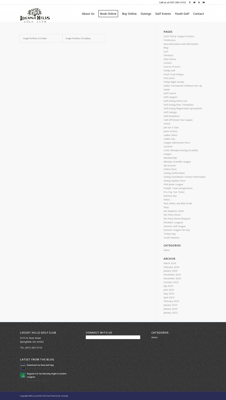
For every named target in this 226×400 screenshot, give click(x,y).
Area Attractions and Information (181, 43)
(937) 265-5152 (33, 347)
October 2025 (171, 282)
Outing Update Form (174, 180)
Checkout (168, 55)
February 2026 (171, 267)
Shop (166, 207)
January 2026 (170, 270)
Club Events (170, 59)
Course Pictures (172, 66)
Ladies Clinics (170, 135)
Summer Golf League (175, 226)
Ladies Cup (169, 138)
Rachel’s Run (170, 195)
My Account (170, 165)
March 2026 (170, 263)
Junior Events (170, 131)
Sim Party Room (172, 214)
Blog (166, 47)
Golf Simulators (172, 116)
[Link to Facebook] (190, 2)
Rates (167, 199)
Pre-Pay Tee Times (174, 191)
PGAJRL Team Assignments (178, 188)
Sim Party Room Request (177, 218)
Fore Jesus (169, 77)
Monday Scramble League (177, 161)
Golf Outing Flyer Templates (179, 104)
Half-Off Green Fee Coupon (178, 119)
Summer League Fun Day (177, 229)
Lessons (168, 146)
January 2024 (170, 308)
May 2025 (169, 293)
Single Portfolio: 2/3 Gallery (78, 38)
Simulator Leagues (173, 222)
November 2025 (172, 278)
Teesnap (64, 396)
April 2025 (169, 297)
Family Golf (169, 70)
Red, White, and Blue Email (178, 203)
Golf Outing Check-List (175, 100)
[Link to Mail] (203, 2)
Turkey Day (170, 233)
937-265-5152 (178, 2)
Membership (170, 157)
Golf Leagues (171, 97)
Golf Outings (170, 112)
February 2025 (171, 301)
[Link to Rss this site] (199, 2)
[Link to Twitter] (194, 2)
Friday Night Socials (174, 81)
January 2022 (170, 312)
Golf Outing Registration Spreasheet (183, 108)
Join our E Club (171, 127)
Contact (168, 62)
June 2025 (169, 289)
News (167, 249)
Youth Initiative (171, 237)
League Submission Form (177, 142)
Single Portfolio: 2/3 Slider (35, 38)
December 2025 (172, 274)
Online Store (170, 169)
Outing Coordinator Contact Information (185, 176)
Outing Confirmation (174, 172)
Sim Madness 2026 (174, 211)
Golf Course (170, 93)
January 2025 (170, 304)
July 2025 (168, 285)
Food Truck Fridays (174, 74)
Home (167, 123)
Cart (166, 51)
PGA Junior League (173, 184)
